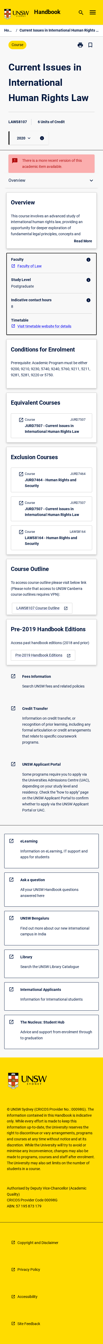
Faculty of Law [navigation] (29, 266)
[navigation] (42, 608)
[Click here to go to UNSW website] (16, 15)
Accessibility (27, 1297)
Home (9, 30)
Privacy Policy (28, 1269)
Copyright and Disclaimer (37, 1243)
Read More (83, 241)
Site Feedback (28, 1324)
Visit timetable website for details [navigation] (44, 326)
